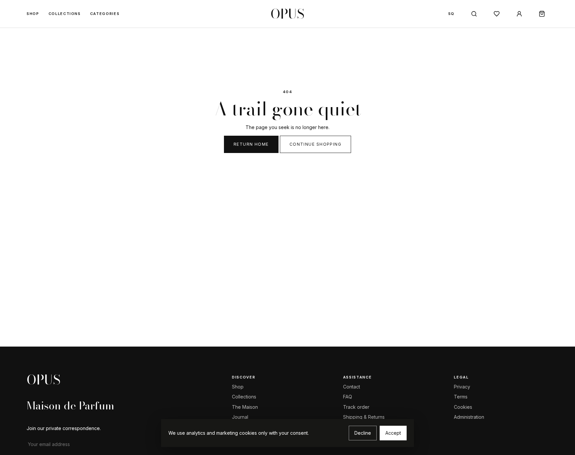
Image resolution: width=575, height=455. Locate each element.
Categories (105, 13)
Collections (65, 13)
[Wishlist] (496, 14)
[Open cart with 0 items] (541, 14)
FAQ (347, 396)
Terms (461, 396)
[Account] (519, 14)
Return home (251, 144)
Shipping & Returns (364, 417)
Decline (362, 433)
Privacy (462, 386)
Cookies (463, 407)
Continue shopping (315, 144)
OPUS (287, 14)
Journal (240, 417)
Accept (393, 433)
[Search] (473, 14)
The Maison (245, 407)
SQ (451, 13)
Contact (351, 386)
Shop (33, 13)
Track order (356, 407)
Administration (469, 417)
